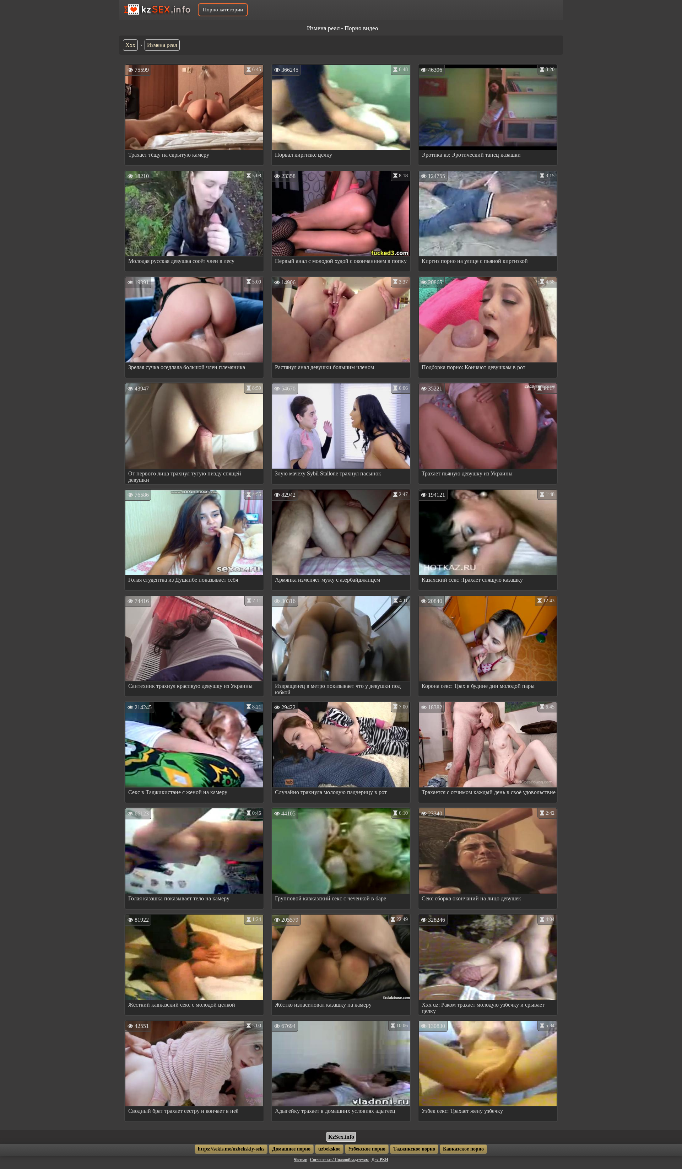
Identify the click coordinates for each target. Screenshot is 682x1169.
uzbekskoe (329, 1149)
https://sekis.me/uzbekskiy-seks (231, 1149)
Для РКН (380, 1159)
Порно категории (223, 9)
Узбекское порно (366, 1149)
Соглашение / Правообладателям (339, 1159)
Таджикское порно (414, 1149)
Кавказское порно (463, 1149)
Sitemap (300, 1159)
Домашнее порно (291, 1149)
